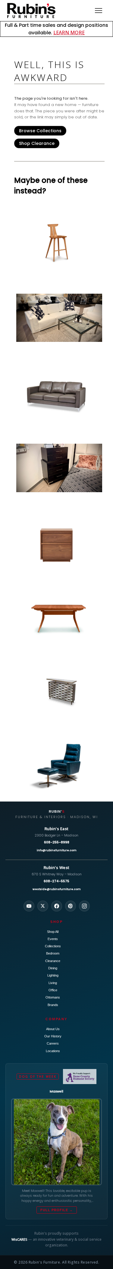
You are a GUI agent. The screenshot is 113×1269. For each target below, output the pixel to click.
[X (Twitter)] (42, 906)
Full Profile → (56, 1210)
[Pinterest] (70, 906)
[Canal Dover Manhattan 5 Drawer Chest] (59, 468)
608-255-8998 (56, 842)
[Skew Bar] (59, 691)
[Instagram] (84, 906)
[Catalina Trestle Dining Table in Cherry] (59, 617)
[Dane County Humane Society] (79, 1076)
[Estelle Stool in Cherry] (59, 243)
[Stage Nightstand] (59, 543)
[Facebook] (56, 906)
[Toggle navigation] (99, 10)
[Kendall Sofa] (59, 393)
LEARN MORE (69, 32)
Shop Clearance (37, 143)
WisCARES (19, 1239)
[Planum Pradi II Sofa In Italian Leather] (59, 318)
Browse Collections (40, 131)
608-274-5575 (56, 881)
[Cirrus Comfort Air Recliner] (59, 765)
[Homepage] (31, 10)
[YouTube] (29, 906)
